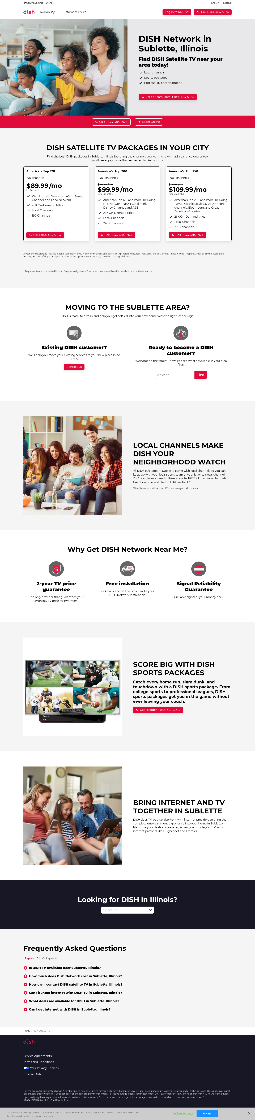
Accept (207, 1113)
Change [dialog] (49, 3)
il (35, 1031)
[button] (150, 910)
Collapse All (50, 958)
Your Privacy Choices (44, 1068)
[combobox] (123, 910)
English (215, 3)
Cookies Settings (183, 1113)
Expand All (32, 958)
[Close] (249, 1113)
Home (26, 1031)
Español (227, 3)
